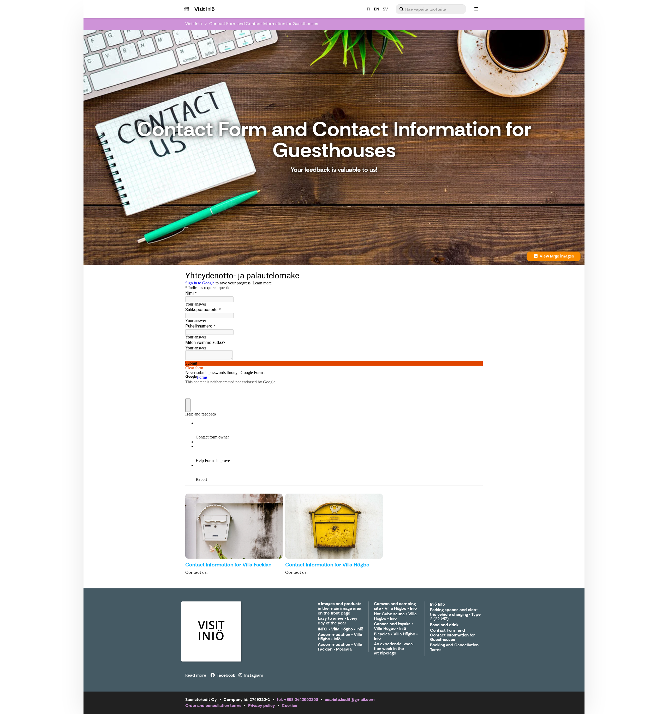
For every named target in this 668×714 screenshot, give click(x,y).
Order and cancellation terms (213, 705)
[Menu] (476, 9)
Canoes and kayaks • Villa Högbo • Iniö (393, 626)
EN (376, 9)
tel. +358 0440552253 (297, 699)
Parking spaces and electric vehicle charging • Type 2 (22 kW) (455, 614)
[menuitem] (431, 9)
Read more (195, 675)
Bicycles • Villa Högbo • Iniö (396, 636)
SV (385, 9)
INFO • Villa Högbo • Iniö (340, 629)
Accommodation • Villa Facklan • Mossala (340, 647)
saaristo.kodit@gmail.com (350, 699)
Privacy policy (261, 705)
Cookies (289, 705)
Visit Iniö (193, 23)
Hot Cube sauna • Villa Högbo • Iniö (395, 616)
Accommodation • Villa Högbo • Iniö (340, 637)
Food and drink (444, 625)
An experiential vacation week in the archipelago (394, 649)
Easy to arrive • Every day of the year (337, 621)
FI (368, 9)
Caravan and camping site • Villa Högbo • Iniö (395, 606)
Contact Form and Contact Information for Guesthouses (263, 23)
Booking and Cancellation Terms (454, 647)
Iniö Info (437, 604)
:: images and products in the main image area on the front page (339, 608)
